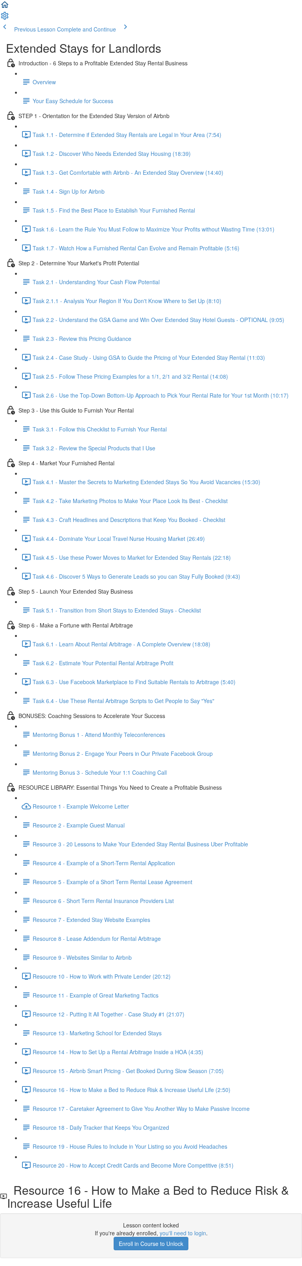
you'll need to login (183, 1233)
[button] (4, 7)
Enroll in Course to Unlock (151, 1243)
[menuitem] (4, 18)
